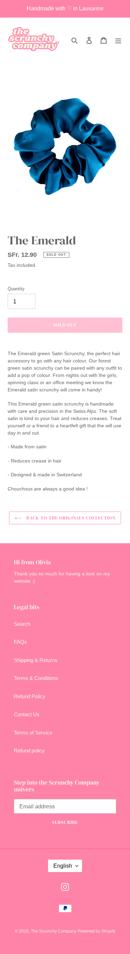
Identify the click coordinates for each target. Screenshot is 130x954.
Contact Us (27, 714)
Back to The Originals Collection (70, 518)
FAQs (20, 642)
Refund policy (29, 750)
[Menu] (118, 40)
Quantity (16, 288)
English (62, 866)
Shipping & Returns (36, 660)
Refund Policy (29, 696)
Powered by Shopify (96, 931)
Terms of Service (33, 733)
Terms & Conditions (36, 678)
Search (22, 624)
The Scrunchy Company (53, 931)
